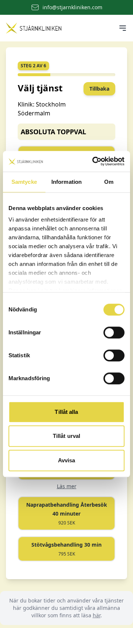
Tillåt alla (66, 412)
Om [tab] (108, 182)
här (96, 615)
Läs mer (66, 486)
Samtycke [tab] (24, 182)
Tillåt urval (66, 436)
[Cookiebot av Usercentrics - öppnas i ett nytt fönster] (94, 161)
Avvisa (66, 460)
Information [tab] (66, 182)
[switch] (114, 332)
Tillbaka (99, 88)
